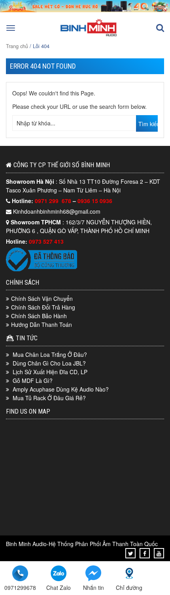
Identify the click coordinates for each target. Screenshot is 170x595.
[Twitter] (130, 553)
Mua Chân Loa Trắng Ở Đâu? (50, 354)
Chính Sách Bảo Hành (39, 316)
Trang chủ (17, 46)
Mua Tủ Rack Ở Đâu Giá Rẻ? (49, 398)
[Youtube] (159, 553)
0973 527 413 (46, 241)
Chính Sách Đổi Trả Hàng (43, 307)
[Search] (160, 28)
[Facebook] (144, 553)
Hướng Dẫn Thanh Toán (41, 324)
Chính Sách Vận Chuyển (42, 298)
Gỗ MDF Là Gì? (33, 380)
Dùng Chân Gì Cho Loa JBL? (49, 363)
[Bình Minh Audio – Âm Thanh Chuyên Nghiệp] (88, 35)
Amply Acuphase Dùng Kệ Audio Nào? (61, 389)
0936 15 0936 (94, 201)
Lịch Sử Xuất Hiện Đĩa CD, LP (50, 372)
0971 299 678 (54, 201)
